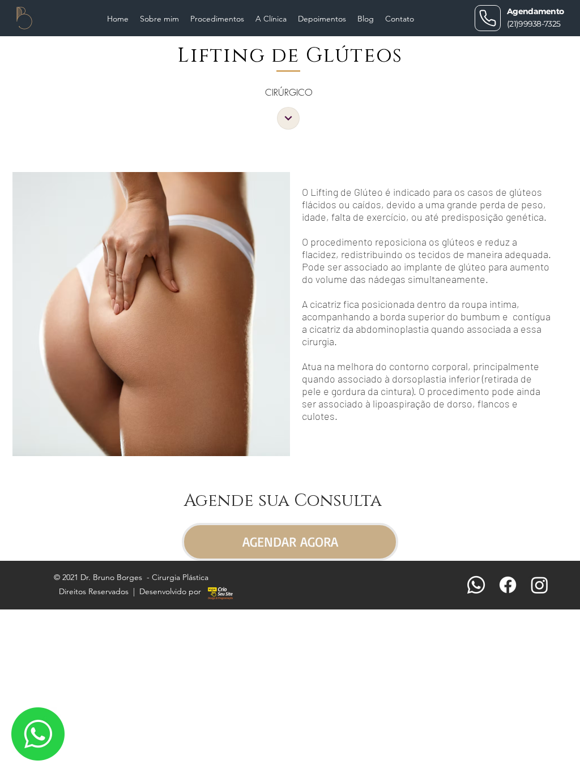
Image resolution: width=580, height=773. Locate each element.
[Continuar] (288, 118)
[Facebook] (508, 585)
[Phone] (488, 18)
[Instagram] (539, 585)
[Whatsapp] (476, 585)
